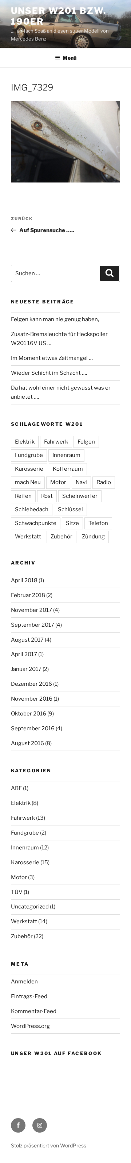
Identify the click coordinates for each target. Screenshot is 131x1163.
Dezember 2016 (31, 684)
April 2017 (24, 654)
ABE (16, 788)
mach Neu (28, 482)
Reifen (23, 496)
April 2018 (24, 580)
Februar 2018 (28, 595)
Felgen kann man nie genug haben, (55, 319)
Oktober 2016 (28, 713)
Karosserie (29, 469)
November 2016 (31, 699)
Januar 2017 (26, 669)
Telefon (98, 523)
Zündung (93, 536)
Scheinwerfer (80, 496)
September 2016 (33, 728)
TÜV (17, 892)
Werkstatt (28, 536)
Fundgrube (29, 455)
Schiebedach (31, 509)
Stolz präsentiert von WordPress (48, 1145)
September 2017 (32, 625)
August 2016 (27, 743)
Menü (69, 58)
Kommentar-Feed (33, 1011)
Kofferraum (68, 469)
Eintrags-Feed (29, 996)
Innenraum (66, 455)
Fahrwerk (56, 441)
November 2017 (31, 610)
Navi (81, 482)
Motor (58, 482)
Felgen (86, 441)
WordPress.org (30, 1026)
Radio (103, 482)
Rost (47, 496)
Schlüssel (70, 509)
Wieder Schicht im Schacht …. (49, 373)
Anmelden (24, 981)
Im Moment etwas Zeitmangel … (52, 358)
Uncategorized (30, 906)
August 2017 (27, 640)
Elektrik (25, 441)
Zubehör (61, 536)
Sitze (72, 523)
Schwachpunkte (35, 523)
